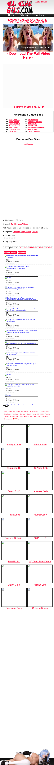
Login (37, 2)
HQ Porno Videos (34, 131)
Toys (21, 416)
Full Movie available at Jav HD (28, 107)
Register (44, 2)
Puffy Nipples (34, 411)
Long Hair (36, 414)
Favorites (22, 253)
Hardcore (37, 416)
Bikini (42, 414)
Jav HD (14, 224)
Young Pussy (33, 120)
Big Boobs (16, 411)
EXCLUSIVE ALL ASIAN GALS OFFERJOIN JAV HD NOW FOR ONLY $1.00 (28, 21)
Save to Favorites (30, 248)
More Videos (23, 224)
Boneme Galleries (35, 122)
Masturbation (14, 416)
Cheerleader (8, 419)
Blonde (29, 414)
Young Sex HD (14, 124)
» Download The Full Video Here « (28, 55)
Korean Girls (40, 584)
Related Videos (10, 253)
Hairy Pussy (26, 232)
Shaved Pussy (44, 411)
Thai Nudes (13, 131)
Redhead (16, 414)
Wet (31, 416)
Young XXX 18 (14, 120)
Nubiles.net (28, 144)
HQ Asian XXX (14, 126)
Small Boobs (8, 411)
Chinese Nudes (40, 608)
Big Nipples (24, 411)
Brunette (22, 414)
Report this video (45, 248)
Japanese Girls (14, 129)
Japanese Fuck (14, 608)
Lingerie (6, 416)
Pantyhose (44, 416)
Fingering (16, 232)
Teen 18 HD (13, 127)
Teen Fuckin (32, 126)
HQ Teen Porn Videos (36, 127)
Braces (26, 416)
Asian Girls (32, 129)
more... (16, 419)
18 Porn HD (32, 124)
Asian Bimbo (14, 122)
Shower (35, 232)
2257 (20, 248)
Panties (47, 414)
